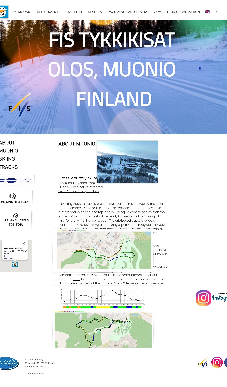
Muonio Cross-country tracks (79, 187)
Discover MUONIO (113, 283)
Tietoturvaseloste (34, 373)
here (76, 279)
